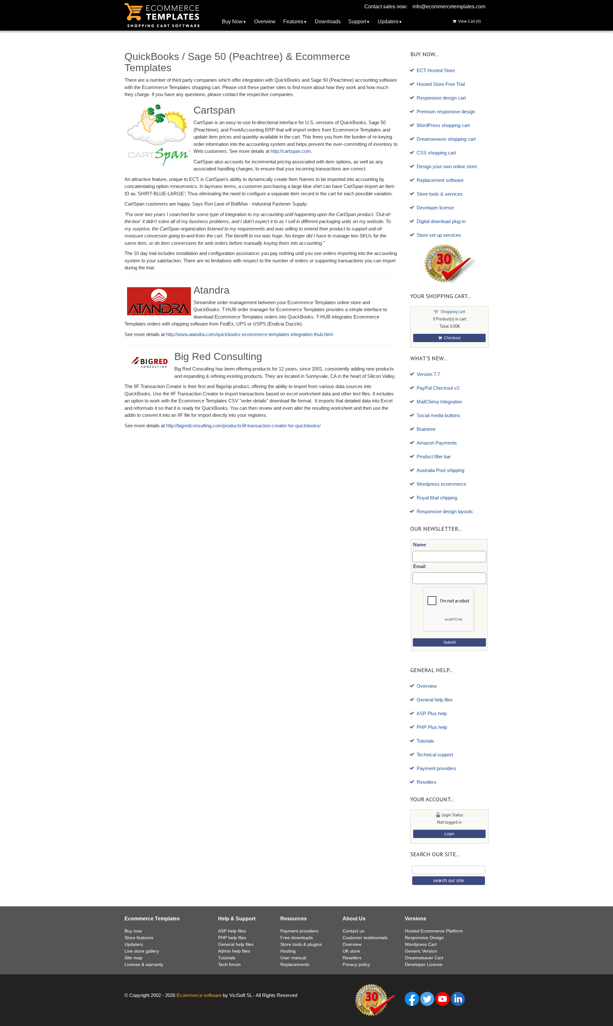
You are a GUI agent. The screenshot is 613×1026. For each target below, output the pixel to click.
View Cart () (468, 21)
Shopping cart (453, 311)
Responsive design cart (441, 98)
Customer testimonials (365, 937)
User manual (293, 957)
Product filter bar (434, 456)
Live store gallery (142, 951)
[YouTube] (442, 998)
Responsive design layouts (445, 511)
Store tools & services (440, 194)
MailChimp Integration (439, 401)
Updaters (388, 21)
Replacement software (440, 180)
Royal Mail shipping (437, 497)
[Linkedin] (458, 998)
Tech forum (229, 964)
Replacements (294, 964)
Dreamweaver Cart (424, 957)
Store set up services (439, 235)
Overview (265, 21)
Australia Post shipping (440, 470)
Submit (449, 642)
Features (293, 21)
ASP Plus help (432, 713)
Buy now (133, 930)
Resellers (426, 782)
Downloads (328, 21)
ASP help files (232, 930)
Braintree (426, 429)
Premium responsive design (446, 111)
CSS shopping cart (436, 152)
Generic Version (421, 951)
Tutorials (425, 741)
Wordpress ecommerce (441, 484)
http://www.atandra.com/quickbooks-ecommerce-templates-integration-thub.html (249, 334)
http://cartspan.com (291, 151)
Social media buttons (438, 415)
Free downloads (296, 937)
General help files (435, 699)
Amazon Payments (437, 443)
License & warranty (144, 964)
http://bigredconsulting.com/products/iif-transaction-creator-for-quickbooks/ (243, 425)
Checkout (451, 338)
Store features (139, 937)
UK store (351, 951)
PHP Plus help (432, 727)
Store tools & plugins (301, 944)
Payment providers (436, 768)
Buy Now (232, 21)
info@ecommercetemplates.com (448, 6)
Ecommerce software (199, 995)
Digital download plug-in (441, 221)
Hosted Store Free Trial (441, 84)
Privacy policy (356, 964)
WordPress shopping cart (443, 125)
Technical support (435, 754)
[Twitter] (427, 998)
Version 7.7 (428, 374)
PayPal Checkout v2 (438, 388)
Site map (133, 957)
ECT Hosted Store (436, 70)
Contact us (353, 930)
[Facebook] (412, 998)
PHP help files (232, 937)
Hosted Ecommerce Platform (434, 930)
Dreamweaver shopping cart (446, 139)
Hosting (288, 951)
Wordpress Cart (421, 944)
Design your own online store (447, 166)
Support (357, 21)
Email (419, 566)
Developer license (435, 207)
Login (449, 834)
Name (419, 544)
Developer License (424, 964)
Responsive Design (424, 937)
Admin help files (234, 951)
